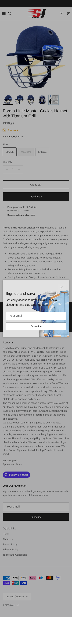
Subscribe (36, 326)
